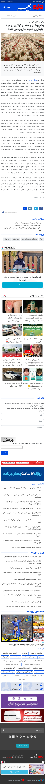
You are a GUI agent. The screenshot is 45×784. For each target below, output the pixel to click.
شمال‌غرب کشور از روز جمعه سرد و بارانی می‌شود (25, 568)
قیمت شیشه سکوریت (10, 653)
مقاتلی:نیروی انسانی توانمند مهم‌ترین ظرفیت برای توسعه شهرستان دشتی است (23, 528)
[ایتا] (9, 737)
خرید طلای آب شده (29, 657)
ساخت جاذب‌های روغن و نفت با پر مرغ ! (28, 225)
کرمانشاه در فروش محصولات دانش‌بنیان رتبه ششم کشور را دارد (22, 489)
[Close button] (43, 762)
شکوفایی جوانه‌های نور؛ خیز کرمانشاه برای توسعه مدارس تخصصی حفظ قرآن (23, 562)
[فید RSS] (17, 737)
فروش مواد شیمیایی (11, 664)
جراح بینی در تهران (36, 653)
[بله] (31, 737)
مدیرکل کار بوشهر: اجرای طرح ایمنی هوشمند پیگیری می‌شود (22, 508)
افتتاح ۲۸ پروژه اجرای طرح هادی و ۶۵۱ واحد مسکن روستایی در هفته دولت (22, 514)
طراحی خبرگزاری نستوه (33, 780)
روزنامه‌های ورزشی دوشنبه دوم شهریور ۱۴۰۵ (26, 644)
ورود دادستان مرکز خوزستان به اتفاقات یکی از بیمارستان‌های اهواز (22, 573)
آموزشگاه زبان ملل (8, 672)
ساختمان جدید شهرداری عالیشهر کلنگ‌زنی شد (26, 547)
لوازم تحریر (23, 653)
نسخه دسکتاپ (22, 745)
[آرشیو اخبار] (13, 737)
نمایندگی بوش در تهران (24, 672)
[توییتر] (24, 737)
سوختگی (16, 239)
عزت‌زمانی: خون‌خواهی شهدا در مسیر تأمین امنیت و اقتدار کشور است (22, 496)
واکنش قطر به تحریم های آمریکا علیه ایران (27, 579)
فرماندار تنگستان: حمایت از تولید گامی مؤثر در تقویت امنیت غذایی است (22, 534)
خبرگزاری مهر (32, 80)
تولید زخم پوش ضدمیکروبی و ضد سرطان (28, 223)
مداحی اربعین (23, 661)
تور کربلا (5, 657)
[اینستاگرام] (28, 737)
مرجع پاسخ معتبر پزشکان (32, 664)
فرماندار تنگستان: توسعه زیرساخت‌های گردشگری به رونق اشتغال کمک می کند (23, 502)
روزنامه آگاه (22, 679)
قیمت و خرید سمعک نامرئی (33, 675)
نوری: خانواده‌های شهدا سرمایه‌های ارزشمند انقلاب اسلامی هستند (22, 596)
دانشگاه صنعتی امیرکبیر (29, 239)
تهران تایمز (6, 675)
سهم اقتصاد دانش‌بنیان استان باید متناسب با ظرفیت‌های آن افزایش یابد (22, 541)
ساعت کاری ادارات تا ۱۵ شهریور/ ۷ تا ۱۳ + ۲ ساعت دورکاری (22, 590)
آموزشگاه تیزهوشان (9, 668)
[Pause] (4, 271)
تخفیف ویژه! (14, 772)
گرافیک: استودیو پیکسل (15, 780)
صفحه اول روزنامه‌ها (35, 611)
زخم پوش (7, 239)
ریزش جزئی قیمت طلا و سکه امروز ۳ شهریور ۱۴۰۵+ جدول (22, 556)
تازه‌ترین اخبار (38, 484)
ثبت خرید (22, 284)
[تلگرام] (35, 737)
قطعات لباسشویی (24, 668)
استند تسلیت (37, 661)
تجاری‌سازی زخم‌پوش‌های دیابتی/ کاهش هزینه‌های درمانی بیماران (22, 229)
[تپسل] (3, 248)
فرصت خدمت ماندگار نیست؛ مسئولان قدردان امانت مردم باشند (22, 521)
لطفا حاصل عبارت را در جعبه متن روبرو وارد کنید (28, 443)
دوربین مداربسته (8, 661)
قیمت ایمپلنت (37, 668)
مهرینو (17, 675)
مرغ (41, 239)
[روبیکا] (20, 737)
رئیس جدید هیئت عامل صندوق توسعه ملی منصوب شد (23, 606)
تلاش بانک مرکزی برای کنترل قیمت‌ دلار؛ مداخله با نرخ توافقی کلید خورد (21, 585)
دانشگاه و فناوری (37, 16)
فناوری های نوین (25, 16)
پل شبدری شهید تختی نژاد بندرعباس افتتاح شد (26, 602)
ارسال (4, 452)
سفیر (40, 657)
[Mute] (8, 271)
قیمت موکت (15, 657)
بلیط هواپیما (38, 672)
